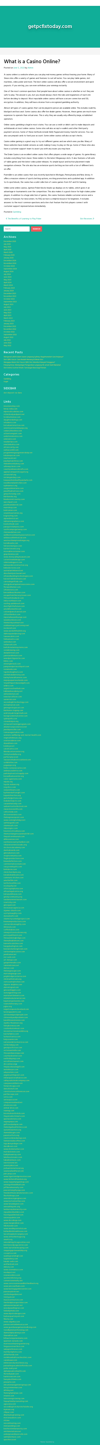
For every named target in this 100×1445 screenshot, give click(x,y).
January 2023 (9, 323)
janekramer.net (10, 954)
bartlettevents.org (12, 548)
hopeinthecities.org (12, 795)
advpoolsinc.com (11, 1072)
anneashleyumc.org (12, 1206)
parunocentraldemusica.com (16, 1324)
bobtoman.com (10, 510)
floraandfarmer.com (12, 587)
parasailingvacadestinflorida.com (18, 1365)
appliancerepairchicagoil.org (16, 471)
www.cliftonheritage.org (14, 1236)
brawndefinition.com (13, 861)
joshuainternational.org (14, 1168)
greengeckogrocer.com (14, 707)
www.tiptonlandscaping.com (16, 1247)
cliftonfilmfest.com (12, 614)
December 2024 (10, 260)
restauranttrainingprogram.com (17, 724)
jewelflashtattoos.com (13, 491)
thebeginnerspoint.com (14, 817)
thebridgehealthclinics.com (15, 1127)
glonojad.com (9, 905)
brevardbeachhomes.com (14, 592)
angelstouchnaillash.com (14, 688)
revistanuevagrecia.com (14, 907)
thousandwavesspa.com (14, 1053)
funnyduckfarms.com (12, 1379)
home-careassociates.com (15, 768)
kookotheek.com (11, 524)
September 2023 (10, 301)
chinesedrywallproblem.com (16, 1017)
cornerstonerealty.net (13, 1280)
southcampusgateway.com (15, 529)
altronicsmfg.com (11, 447)
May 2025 (7, 246)
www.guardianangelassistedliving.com (20, 1327)
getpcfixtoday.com (12, 493)
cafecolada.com (11, 811)
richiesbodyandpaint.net (14, 414)
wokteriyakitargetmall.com (15, 713)
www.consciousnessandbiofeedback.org (21, 1283)
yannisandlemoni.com (13, 655)
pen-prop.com (10, 1173)
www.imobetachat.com (14, 1149)
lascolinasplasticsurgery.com (16, 1234)
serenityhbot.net (11, 1165)
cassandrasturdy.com (12, 803)
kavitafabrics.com (11, 1033)
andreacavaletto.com (13, 770)
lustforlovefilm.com (12, 883)
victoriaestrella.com (12, 1050)
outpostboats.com (12, 789)
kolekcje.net (9, 746)
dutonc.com (9, 968)
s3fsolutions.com (11, 589)
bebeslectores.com (12, 567)
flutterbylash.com (11, 1373)
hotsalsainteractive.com (14, 425)
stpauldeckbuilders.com (14, 1212)
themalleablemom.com (13, 940)
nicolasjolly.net (10, 885)
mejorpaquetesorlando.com (16, 680)
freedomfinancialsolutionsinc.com (18, 1192)
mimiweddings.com (12, 1426)
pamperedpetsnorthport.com (16, 666)
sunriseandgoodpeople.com (16, 1014)
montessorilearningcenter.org (16, 1343)
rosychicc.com (10, 787)
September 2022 (10, 334)
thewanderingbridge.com (14, 938)
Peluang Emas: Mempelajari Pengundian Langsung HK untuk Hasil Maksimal (32, 365)
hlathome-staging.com (13, 710)
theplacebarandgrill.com (14, 1066)
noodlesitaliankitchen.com (15, 482)
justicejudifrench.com (13, 935)
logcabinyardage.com (13, 1143)
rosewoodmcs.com (12, 1275)
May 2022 (7, 345)
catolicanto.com (11, 748)
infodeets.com (10, 422)
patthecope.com (11, 1094)
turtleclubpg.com (11, 1044)
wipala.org (8, 781)
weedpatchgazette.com (14, 658)
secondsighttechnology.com (16, 702)
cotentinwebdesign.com (14, 559)
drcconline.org (10, 1064)
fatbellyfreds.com (11, 1310)
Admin (30, 68)
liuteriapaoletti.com (12, 1012)
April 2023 (7, 315)
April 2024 (7, 282)
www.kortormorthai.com (14, 1201)
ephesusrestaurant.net (13, 1305)
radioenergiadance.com (14, 521)
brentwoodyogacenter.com (16, 1245)
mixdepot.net (9, 1272)
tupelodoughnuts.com (13, 672)
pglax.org (8, 1006)
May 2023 (7, 312)
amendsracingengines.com (15, 1198)
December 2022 (10, 326)
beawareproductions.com (15, 921)
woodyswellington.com (14, 1308)
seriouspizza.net (11, 1099)
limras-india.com (10, 408)
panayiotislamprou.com (14, 526)
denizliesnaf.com (11, 1088)
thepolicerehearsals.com (14, 836)
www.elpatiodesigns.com (14, 1313)
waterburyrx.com (11, 1069)
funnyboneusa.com (12, 1025)
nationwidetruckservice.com (16, 1042)
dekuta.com (9, 1267)
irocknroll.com (10, 628)
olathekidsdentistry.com (14, 674)
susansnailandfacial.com (14, 1171)
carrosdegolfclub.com (13, 581)
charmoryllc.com (11, 825)
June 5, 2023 (19, 68)
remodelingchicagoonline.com (17, 1242)
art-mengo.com (10, 959)
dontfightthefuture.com (14, 606)
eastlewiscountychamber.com (16, 842)
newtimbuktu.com (11, 444)
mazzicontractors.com (13, 1299)
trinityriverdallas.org (12, 754)
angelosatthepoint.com (14, 1075)
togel (6, 381)
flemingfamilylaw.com (13, 1393)
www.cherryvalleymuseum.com (17, 556)
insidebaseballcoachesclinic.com (18, 1357)
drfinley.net (9, 1390)
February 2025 (9, 255)
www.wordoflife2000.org (15, 630)
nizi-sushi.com (9, 957)
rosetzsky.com (10, 902)
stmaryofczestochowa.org (15, 932)
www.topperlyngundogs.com (16, 1182)
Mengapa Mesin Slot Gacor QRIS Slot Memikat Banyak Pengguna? (29, 362)
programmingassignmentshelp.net (18, 452)
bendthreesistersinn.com (14, 1020)
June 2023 (7, 309)
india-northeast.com (12, 600)
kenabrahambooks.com (14, 874)
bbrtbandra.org (10, 496)
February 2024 (9, 288)
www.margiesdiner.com (14, 1223)
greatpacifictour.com (13, 1047)
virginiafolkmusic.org (12, 737)
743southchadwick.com (14, 598)
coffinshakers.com (11, 929)
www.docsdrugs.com (12, 1220)
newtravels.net (10, 458)
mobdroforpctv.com (12, 800)
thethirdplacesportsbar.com (16, 1302)
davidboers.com (10, 1146)
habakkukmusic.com (12, 1160)
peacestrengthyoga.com (14, 1190)
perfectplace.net (11, 757)
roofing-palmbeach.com (14, 603)
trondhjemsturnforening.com (16, 1330)
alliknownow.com (11, 839)
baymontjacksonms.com (14, 1001)
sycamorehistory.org (12, 1277)
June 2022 (7, 342)
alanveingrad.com (11, 987)
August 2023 (8, 304)
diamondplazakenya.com (14, 1332)
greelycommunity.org (13, 896)
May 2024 (7, 279)
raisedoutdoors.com (12, 620)
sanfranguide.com (11, 822)
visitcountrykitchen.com (14, 981)
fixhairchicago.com (12, 1086)
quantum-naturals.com (13, 1341)
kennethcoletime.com (13, 943)
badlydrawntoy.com (12, 1154)
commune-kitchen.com (13, 877)
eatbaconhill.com (11, 450)
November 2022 (10, 329)
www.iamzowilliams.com (14, 1286)
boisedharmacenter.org (14, 776)
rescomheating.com (12, 1423)
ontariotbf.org (10, 474)
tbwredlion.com (10, 1335)
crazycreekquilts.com (13, 866)
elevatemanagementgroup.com (17, 1384)
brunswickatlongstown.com (15, 948)
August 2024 (8, 271)
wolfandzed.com (11, 1264)
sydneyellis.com (10, 718)
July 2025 (7, 244)
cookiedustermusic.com (14, 1028)
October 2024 (9, 266)
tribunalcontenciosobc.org (15, 844)
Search (36, 229)
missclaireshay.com (12, 406)
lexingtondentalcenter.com (16, 715)
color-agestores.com (13, 779)
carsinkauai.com (10, 1360)
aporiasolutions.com (12, 1118)
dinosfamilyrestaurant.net (15, 573)
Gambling (17, 212)
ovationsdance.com (12, 740)
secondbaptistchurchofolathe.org (18, 1406)
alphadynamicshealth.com (15, 1371)
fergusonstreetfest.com (14, 1346)
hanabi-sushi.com (11, 1261)
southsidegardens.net (13, 1294)
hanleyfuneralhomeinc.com (15, 677)
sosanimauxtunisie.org (13, 513)
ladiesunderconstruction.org (16, 565)
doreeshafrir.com (11, 916)
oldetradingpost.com (13, 562)
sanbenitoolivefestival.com (15, 806)
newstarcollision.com (13, 696)
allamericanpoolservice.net (15, 726)
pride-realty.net (10, 1368)
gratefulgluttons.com (13, 798)
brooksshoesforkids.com (14, 1113)
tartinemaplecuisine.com (14, 951)
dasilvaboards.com (12, 850)
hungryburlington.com (13, 946)
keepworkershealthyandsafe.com (18, 480)
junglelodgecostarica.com (15, 976)
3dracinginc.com (11, 828)
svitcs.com (8, 1097)
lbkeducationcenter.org (14, 751)
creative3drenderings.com (15, 1138)
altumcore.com (10, 1105)
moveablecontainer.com (14, 551)
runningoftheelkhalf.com (14, 1184)
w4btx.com (8, 685)
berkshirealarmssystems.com (16, 647)
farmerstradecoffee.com (14, 1140)
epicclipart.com (10, 502)
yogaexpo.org (10, 765)
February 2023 (9, 320)
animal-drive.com (11, 1107)
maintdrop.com (10, 507)
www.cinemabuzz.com (13, 1269)
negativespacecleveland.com (16, 1009)
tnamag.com (9, 1110)
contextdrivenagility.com (15, 924)
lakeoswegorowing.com (14, 1398)
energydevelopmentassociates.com (19, 584)
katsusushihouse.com (12, 894)
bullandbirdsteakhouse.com (15, 1231)
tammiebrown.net (11, 965)
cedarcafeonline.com (13, 430)
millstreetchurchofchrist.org (16, 1362)
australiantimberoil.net (13, 570)
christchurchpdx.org (12, 872)
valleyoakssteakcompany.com (17, 1080)
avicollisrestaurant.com (14, 1061)
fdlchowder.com (11, 1225)
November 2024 (10, 263)
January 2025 (9, 257)
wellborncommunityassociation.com (19, 535)
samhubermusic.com (12, 1436)
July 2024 (7, 274)
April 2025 (7, 249)
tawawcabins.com (11, 636)
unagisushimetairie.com (14, 488)
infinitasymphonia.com (13, 888)
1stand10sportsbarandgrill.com (17, 683)
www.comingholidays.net (14, 820)
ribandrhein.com (10, 743)
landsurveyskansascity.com (15, 1209)
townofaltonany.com (13, 1003)
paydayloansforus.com (13, 461)
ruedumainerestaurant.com (15, 899)
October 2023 (9, 299)
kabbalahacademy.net (13, 691)
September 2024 (10, 268)
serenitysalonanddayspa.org (16, 428)
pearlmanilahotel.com (13, 504)
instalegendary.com (12, 477)
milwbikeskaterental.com (14, 998)
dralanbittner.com (11, 652)
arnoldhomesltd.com (12, 609)
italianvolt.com (10, 644)
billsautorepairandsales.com (15, 1338)
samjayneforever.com (13, 1349)
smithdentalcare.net (12, 1431)
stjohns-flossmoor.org (13, 1023)
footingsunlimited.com (13, 1214)
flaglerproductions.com (14, 858)
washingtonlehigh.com (13, 1256)
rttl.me (7, 1420)
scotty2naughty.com (13, 913)
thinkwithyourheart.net (14, 622)
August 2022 (8, 337)
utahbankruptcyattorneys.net (16, 625)
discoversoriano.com (12, 814)
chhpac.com (9, 1412)
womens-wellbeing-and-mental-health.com (22, 735)
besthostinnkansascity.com (15, 1428)
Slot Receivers (86, 218)
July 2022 (7, 340)
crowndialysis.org (11, 721)
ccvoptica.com (10, 1253)
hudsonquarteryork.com (14, 1316)
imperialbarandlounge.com (15, 617)
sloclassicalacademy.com (14, 847)
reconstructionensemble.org (16, 1031)
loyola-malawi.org (11, 784)
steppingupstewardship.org (15, 1250)
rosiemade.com (10, 669)
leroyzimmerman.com (13, 1387)
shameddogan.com (12, 1132)
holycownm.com (11, 1039)
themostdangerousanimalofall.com (19, 833)
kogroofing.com (11, 515)
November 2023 (10, 296)
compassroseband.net (13, 1102)
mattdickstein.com (12, 1151)
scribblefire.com (10, 762)
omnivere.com (10, 439)
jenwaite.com (9, 1382)
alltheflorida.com (11, 1354)
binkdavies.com (10, 869)
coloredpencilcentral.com (15, 611)
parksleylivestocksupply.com (16, 773)
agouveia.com (10, 1404)
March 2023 (8, 318)
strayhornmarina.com (12, 855)
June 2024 (7, 277)
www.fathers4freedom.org (15, 1179)
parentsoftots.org (11, 1135)
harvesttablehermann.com (15, 578)
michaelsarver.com (12, 705)
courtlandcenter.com (13, 1055)
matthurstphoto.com (13, 1351)
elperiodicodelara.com (13, 411)
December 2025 (10, 241)
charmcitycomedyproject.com (17, 918)
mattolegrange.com (12, 973)
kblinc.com (8, 661)
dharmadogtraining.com (14, 1415)
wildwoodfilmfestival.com (15, 537)
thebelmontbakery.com (14, 463)
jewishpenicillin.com (12, 729)
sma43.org (8, 1239)
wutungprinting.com (12, 992)
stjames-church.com (12, 910)
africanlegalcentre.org (13, 891)
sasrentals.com (10, 699)
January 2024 (9, 290)
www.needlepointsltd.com (15, 1228)
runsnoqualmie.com (12, 1217)
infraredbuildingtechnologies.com (18, 576)
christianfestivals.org (12, 979)
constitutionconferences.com (16, 1091)
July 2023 (7, 307)
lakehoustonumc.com (13, 1157)
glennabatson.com (12, 853)
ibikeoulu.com (10, 927)
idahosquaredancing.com (14, 633)
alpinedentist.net (11, 518)
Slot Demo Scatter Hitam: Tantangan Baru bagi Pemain (25, 367)
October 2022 (9, 331)
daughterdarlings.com (13, 419)
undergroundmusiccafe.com (15, 1434)
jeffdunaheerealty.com (13, 1187)
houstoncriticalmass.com (14, 831)
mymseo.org (9, 1409)
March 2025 (8, 252)
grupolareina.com (11, 554)
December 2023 (10, 293)
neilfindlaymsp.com (12, 1058)
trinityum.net (9, 1297)
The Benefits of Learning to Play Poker (24, 218)
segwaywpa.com (11, 1121)
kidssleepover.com (12, 455)
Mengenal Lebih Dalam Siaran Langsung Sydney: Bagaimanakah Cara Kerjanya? (34, 356)
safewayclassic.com (12, 466)
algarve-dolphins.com (13, 984)
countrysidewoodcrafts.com (16, 469)
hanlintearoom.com (12, 1376)
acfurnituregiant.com (13, 433)
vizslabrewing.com (12, 650)
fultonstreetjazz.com (13, 546)
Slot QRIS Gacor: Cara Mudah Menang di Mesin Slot (23, 359)
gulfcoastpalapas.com (13, 1124)
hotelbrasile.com (11, 543)
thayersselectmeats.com (14, 1116)
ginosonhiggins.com (12, 990)
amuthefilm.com (11, 880)
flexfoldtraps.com (11, 1195)
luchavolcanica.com (12, 1036)
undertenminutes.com (13, 436)
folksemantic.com (11, 639)
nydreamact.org (10, 485)
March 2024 (8, 285)
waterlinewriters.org (12, 1129)
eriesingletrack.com (12, 663)
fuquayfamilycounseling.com (16, 1401)
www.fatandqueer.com (13, 1203)
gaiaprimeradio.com (12, 962)
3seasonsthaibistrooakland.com (17, 759)
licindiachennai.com (12, 417)
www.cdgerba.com (12, 1321)
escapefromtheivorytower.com (17, 595)
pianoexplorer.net (11, 1291)
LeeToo (57, 1442)
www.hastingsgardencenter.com (18, 1288)
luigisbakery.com (11, 1258)
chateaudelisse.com (12, 532)
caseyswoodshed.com (13, 1083)
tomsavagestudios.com (14, 732)
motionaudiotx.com (12, 1417)
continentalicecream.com (15, 864)
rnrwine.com (9, 1395)
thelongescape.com (12, 970)
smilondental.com (11, 694)
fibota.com (8, 1319)
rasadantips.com (11, 441)
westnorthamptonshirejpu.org (16, 540)
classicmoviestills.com (13, 809)
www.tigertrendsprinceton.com (17, 1176)
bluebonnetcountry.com (14, 499)
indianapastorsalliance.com (15, 1077)
